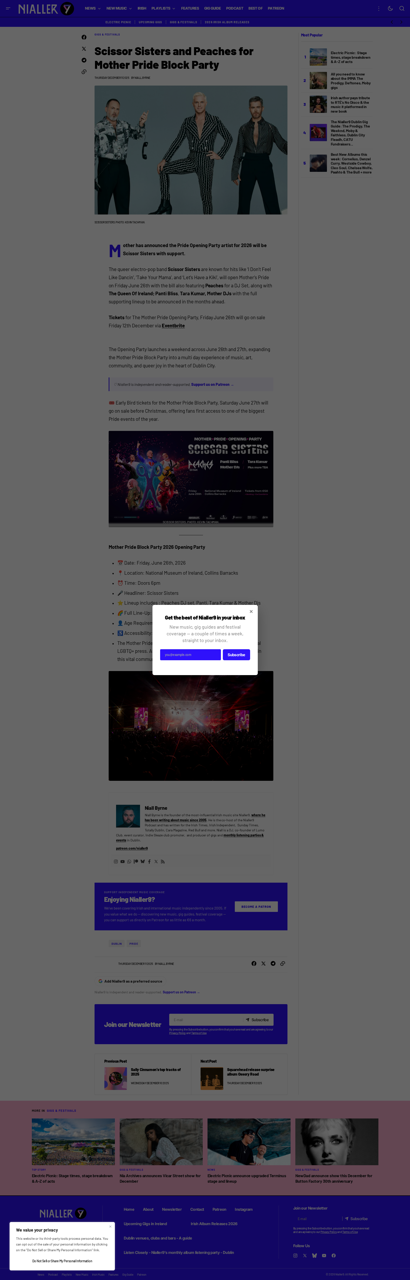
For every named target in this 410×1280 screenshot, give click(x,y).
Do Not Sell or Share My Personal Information (62, 1261)
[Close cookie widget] (110, 1226)
